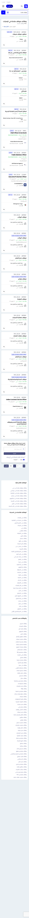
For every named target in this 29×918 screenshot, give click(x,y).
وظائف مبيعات (23, 696)
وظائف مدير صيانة (22, 730)
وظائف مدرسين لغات (22, 748)
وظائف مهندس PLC (22, 774)
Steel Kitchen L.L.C (18, 406)
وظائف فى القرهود (22, 583)
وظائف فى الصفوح (22, 609)
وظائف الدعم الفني (22, 759)
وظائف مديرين (23, 623)
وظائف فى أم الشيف (22, 564)
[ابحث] (3, 12)
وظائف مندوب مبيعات (21, 639)
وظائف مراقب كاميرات (21, 769)
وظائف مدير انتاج (23, 762)
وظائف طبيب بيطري (22, 756)
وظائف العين (24, 536)
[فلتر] (7, 12)
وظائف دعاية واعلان (22, 649)
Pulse (21, 39)
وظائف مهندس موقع (21, 751)
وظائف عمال (24, 678)
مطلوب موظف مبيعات (20, 34)
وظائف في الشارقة (22, 533)
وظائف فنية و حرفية (22, 660)
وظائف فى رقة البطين (21, 598)
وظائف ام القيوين (22, 567)
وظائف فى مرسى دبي (21, 546)
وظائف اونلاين (23, 720)
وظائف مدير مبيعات (22, 712)
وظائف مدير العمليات (21, 733)
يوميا (21, 459)
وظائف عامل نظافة (22, 673)
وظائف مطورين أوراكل (21, 636)
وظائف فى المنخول (22, 593)
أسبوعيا (15, 459)
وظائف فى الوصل (22, 559)
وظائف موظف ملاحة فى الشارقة (19, 493)
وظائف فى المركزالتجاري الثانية (19, 551)
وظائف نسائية (23, 746)
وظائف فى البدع (23, 590)
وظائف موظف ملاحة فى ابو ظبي (18, 490)
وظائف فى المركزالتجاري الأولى (19, 611)
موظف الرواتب (22, 217)
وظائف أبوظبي (23, 530)
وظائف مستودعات (22, 683)
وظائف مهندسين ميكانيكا (20, 681)
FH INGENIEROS (18, 183)
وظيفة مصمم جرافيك (21, 644)
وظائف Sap (24, 689)
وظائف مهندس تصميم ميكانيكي (19, 754)
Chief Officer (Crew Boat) (18, 133)
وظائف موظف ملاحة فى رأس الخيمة (18, 506)
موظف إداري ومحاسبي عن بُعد (17, 53)
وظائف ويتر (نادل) (22, 662)
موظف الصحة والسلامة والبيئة (17, 379)
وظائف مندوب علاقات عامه (20, 777)
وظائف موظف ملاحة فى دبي (19, 488)
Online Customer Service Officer (16, 400)
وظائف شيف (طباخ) (22, 735)
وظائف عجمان (23, 538)
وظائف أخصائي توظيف (21, 709)
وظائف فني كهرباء (22, 655)
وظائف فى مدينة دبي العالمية (19, 520)
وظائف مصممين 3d (22, 652)
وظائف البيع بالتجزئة (22, 741)
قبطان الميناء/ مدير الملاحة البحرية (16, 111)
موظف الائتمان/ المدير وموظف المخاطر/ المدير (17, 423)
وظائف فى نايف (23, 606)
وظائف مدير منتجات (22, 704)
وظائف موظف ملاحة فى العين (19, 503)
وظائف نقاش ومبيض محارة (20, 715)
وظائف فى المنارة (22, 577)
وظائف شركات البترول (21, 647)
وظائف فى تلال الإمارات (21, 585)
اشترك (14, 453)
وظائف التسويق (23, 631)
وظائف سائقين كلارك (22, 767)
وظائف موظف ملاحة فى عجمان (19, 496)
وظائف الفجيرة (23, 549)
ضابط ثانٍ (24, 91)
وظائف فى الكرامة (22, 572)
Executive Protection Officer (18, 177)
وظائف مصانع (23, 743)
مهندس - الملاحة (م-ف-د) (18, 71)
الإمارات (3, 2)
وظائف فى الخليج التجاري (21, 523)
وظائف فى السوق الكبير (21, 596)
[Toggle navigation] (3, 6)
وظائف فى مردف (22, 601)
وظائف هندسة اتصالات (21, 642)
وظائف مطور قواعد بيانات (20, 694)
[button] (22, 6)
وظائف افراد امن (23, 629)
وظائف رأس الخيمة (22, 544)
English (8, 2)
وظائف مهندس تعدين (21, 764)
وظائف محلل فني (22, 707)
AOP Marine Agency (17, 163)
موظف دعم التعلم (21, 258)
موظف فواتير (22, 279)
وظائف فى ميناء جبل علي (20, 557)
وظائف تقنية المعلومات (21, 699)
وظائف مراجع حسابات (21, 670)
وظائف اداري (23, 634)
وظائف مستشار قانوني (21, 668)
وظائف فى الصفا (22, 575)
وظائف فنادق (23, 657)
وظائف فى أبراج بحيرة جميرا (20, 588)
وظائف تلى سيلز (23, 665)
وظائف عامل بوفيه (22, 728)
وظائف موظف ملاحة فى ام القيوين (18, 498)
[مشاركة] (4, 45)
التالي (6, 466)
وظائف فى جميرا (22, 562)
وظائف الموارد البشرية (21, 702)
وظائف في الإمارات (22, 517)
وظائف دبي (24, 528)
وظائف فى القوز (23, 541)
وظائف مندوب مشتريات (21, 725)
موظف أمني (23, 197)
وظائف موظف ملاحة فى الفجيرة (19, 501)
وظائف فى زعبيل (22, 603)
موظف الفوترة (22, 299)
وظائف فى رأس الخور (21, 554)
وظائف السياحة (23, 626)
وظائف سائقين (23, 717)
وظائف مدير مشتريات (21, 686)
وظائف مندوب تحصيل (21, 722)
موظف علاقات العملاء (20, 336)
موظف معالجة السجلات (19, 318)
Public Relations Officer (19, 155)
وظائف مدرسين (23, 675)
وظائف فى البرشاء (22, 525)
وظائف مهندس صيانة (21, 738)
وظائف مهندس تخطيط (21, 691)
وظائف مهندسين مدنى (21, 772)
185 (11, 466)
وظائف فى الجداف (22, 580)
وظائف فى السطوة (22, 570)
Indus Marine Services (16, 141)
